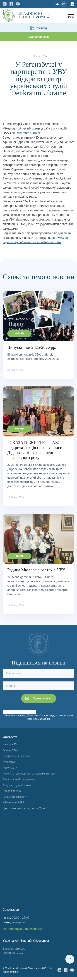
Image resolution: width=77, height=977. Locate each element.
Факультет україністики (17, 785)
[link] (28, 133)
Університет (10, 736)
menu (71, 17)
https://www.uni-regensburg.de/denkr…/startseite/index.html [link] (36, 240)
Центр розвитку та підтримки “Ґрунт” (25, 808)
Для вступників (38, 36)
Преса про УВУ (12, 790)
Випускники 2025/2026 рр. (31, 347)
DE (57, 4)
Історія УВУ (10, 744)
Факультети (10, 767)
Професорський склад (16, 756)
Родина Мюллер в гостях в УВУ (36, 570)
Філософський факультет (18, 779)
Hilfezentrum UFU (13, 802)
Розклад (41, 27)
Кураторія (9, 761)
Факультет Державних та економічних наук (29, 773)
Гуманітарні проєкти (15, 796)
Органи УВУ (10, 750)
